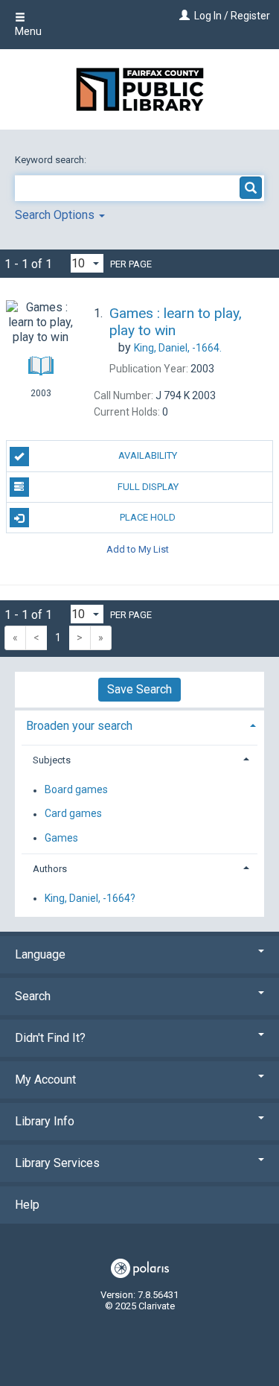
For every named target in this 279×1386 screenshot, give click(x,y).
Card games (73, 814)
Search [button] (33, 996)
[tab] (139, 724)
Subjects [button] (52, 760)
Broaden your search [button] (79, 726)
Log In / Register (232, 16)
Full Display (148, 486)
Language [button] (40, 954)
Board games (76, 790)
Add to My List (137, 548)
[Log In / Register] (183, 16)
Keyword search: (52, 159)
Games (61, 838)
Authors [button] (50, 868)
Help (27, 1205)
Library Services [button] (57, 1163)
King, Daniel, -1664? (90, 898)
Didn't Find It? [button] (50, 1038)
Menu (28, 31)
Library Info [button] (44, 1121)
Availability (147, 455)
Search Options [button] (56, 215)
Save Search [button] (139, 689)
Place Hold (148, 517)
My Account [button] (45, 1079)
